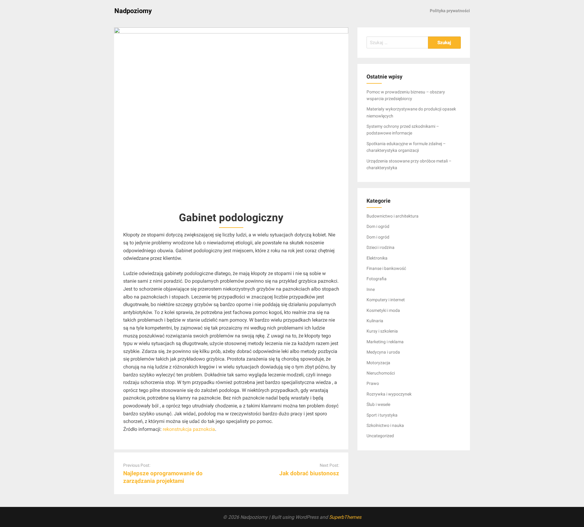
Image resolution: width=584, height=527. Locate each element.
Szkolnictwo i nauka (385, 425)
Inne (371, 289)
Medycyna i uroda (383, 352)
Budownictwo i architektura (393, 216)
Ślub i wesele (378, 404)
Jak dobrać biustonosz (309, 473)
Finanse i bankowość (386, 268)
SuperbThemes (345, 517)
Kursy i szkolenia (382, 331)
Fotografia (377, 278)
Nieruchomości (381, 373)
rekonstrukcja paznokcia (189, 429)
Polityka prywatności (450, 10)
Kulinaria (375, 320)
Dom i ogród (378, 226)
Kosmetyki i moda (383, 310)
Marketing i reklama (385, 341)
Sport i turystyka (382, 415)
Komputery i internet (386, 299)
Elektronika (377, 258)
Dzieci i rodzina (381, 247)
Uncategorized (380, 435)
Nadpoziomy (133, 11)
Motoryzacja (378, 362)
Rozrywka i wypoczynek (389, 394)
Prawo (373, 383)
